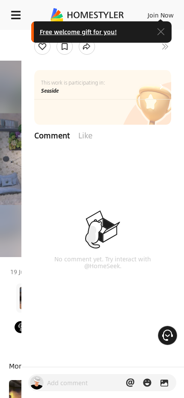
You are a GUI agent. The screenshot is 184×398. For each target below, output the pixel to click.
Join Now (161, 15)
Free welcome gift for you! (78, 31)
